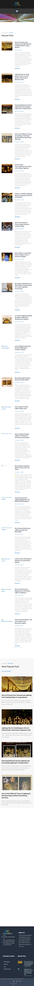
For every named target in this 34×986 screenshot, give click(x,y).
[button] (17, 11)
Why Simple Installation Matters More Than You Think (22, 467)
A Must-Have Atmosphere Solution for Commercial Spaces (23, 560)
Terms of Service (13, 983)
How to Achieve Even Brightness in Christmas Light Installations (22, 590)
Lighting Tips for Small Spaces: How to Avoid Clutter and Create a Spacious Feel (22, 77)
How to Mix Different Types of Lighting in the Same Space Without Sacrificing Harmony (23, 136)
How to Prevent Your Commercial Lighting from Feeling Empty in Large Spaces (23, 44)
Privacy (13, 985)
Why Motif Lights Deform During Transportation (23, 379)
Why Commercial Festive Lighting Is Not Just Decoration (22, 530)
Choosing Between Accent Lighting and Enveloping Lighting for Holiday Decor (23, 106)
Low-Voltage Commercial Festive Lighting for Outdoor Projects (23, 347)
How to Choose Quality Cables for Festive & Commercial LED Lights (22, 435)
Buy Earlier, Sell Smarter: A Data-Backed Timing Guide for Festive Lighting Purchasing (23, 286)
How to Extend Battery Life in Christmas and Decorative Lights (23, 621)
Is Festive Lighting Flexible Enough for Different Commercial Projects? (23, 317)
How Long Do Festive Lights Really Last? (21, 407)
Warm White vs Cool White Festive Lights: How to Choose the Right (23, 254)
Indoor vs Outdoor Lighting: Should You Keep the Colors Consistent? (23, 195)
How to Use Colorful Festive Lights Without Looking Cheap (22, 224)
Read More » (17, 68)
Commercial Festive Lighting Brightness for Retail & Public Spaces (22, 499)
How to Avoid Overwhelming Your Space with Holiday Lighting (23, 166)
